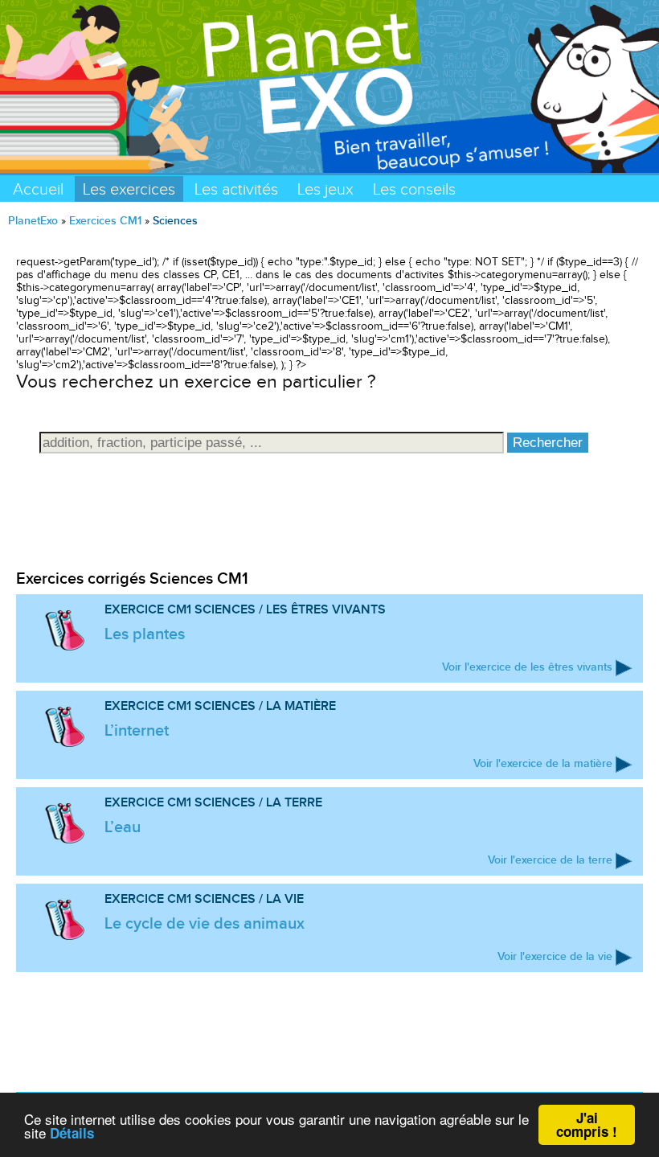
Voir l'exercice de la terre (550, 859)
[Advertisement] (329, 531)
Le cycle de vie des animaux (204, 923)
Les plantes (144, 633)
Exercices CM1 (105, 220)
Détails (72, 1133)
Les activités (236, 189)
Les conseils (414, 189)
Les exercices (129, 189)
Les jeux (325, 189)
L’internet (136, 730)
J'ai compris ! (586, 1124)
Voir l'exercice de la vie (554, 956)
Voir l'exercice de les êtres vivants (527, 666)
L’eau (122, 826)
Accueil (38, 189)
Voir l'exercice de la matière (542, 763)
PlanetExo (33, 220)
